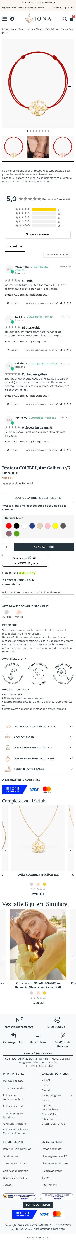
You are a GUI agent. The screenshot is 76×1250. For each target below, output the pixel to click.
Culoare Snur (14, 518)
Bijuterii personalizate (50, 1107)
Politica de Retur (52, 1170)
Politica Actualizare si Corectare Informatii (16, 1131)
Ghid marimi (10, 1156)
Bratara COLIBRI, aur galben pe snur (26, 294)
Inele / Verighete (51, 1095)
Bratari (46, 1090)
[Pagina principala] (38, 18)
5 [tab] (39, 131)
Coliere (46, 1079)
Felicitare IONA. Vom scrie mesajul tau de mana (31, 592)
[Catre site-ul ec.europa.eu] (56, 1196)
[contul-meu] (12, 19)
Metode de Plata (51, 1148)
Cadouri (46, 1100)
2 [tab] (30, 131)
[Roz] (48, 526)
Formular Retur (38, 1204)
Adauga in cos (44, 546)
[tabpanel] (38, 83)
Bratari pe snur (27, 29)
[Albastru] (32, 526)
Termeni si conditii (14, 1088)
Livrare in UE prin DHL (55, 1163)
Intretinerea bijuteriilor (17, 1148)
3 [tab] (33, 131)
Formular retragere (38, 1237)
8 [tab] (48, 131)
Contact (7, 1184)
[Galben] (55, 526)
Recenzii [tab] (12, 246)
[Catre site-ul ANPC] (19, 1196)
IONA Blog (47, 1119)
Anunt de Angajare (14, 1123)
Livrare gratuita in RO (54, 1156)
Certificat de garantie (15, 1170)
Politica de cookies (14, 1106)
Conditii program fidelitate (13, 1115)
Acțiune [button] (14, 303)
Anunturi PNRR (51, 1184)
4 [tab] (36, 131)
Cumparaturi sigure (15, 1163)
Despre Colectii (50, 1114)
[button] (62, 303)
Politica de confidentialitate (13, 1097)
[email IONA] (19, 1020)
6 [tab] (42, 131)
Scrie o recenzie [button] (39, 234)
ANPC (45, 1177)
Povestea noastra (13, 1080)
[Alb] (24, 526)
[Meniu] (4, 19)
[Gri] (63, 526)
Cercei (45, 1084)
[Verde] (17, 534)
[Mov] (9, 534)
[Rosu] (9, 526)
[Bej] (40, 526)
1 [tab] (27, 131)
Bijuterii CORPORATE (53, 1123)
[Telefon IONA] (57, 1020)
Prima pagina (9, 29)
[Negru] (17, 526)
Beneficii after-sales (15, 1177)
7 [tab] (45, 131)
